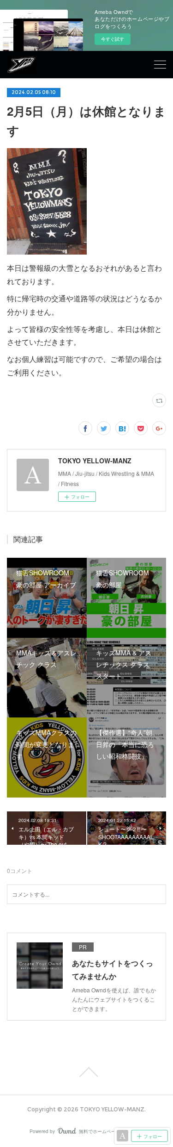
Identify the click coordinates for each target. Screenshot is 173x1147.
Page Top (86, 1072)
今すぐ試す (112, 39)
